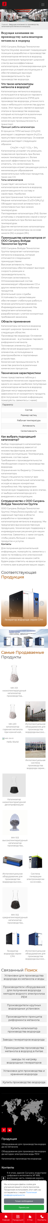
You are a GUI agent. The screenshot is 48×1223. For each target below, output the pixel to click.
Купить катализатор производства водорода (24, 1030)
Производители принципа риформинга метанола (24, 1018)
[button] (41, 603)
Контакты (42, 1220)
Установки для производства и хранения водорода (24, 1072)
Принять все (24, 1207)
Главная (5, 24)
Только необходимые (24, 1201)
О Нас (30, 1220)
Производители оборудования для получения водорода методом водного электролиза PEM (24, 992)
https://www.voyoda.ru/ (23, 511)
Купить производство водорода (24, 1082)
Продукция (18, 1220)
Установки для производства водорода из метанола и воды (24, 977)
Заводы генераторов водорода (24, 1039)
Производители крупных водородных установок (24, 1007)
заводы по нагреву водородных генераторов (24, 1061)
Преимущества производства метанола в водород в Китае (24, 1049)
